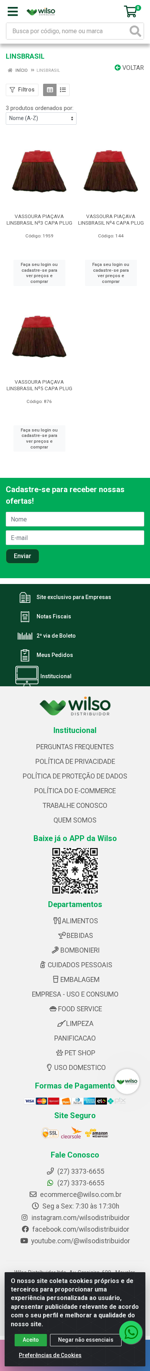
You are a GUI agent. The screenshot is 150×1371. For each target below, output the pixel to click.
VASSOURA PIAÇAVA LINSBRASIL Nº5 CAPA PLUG (39, 385)
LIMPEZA (79, 1023)
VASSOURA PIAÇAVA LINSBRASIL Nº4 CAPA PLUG (111, 219)
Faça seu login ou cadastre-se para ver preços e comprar (39, 273)
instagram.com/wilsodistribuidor (80, 1218)
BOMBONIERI (80, 950)
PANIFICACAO (75, 1038)
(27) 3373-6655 (80, 1183)
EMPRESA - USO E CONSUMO (75, 994)
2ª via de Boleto (56, 636)
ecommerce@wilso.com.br (80, 1194)
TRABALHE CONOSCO (75, 805)
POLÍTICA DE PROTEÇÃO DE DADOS (75, 776)
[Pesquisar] (135, 31)
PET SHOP (80, 1053)
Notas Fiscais (54, 617)
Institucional (56, 677)
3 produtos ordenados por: (39, 108)
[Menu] (13, 12)
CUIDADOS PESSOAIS (80, 965)
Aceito (31, 1340)
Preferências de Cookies (50, 1355)
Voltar (132, 67)
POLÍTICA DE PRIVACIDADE (75, 761)
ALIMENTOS (80, 921)
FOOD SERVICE (80, 1009)
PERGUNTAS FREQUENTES (75, 747)
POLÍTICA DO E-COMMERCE (75, 791)
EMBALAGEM (80, 979)
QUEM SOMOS (75, 820)
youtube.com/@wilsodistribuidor (80, 1241)
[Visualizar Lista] (63, 90)
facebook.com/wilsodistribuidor (80, 1229)
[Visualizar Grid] (50, 90)
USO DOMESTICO (80, 1067)
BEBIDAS (80, 935)
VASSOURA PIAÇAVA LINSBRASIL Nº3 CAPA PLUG (39, 219)
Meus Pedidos (55, 655)
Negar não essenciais (85, 1340)
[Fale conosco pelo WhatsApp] (130, 1332)
